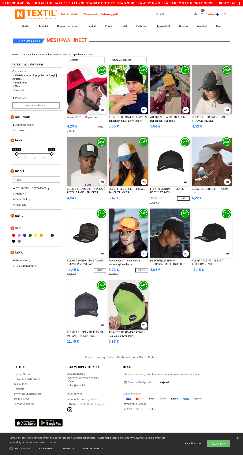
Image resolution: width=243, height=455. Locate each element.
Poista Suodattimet (36, 105)
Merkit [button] (19, 171)
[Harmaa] (19, 241)
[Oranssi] (41, 235)
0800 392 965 (75, 394)
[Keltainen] (35, 235)
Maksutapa (21, 383)
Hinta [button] (18, 140)
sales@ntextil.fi (76, 385)
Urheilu (183, 26)
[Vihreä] (30, 235)
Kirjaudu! (165, 382)
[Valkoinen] (46, 235)
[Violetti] (19, 235)
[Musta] (13, 241)
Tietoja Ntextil (22, 373)
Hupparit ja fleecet (67, 26)
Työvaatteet (163, 26)
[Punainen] (13, 235)
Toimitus (19, 388)
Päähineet (142, 26)
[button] (196, 14)
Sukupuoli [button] (22, 117)
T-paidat (43, 26)
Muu (218, 26)
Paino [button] (19, 215)
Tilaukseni (90, 14)
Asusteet (202, 26)
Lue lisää (53, 442)
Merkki (25, 26)
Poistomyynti (109, 14)
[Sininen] (24, 235)
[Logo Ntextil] (36, 14)
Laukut (92, 26)
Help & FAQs (22, 398)
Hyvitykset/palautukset (27, 393)
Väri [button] (18, 228)
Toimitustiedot (70, 14)
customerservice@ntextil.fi (83, 377)
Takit (124, 26)
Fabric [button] (19, 252)
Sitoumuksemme (24, 403)
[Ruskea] (52, 235)
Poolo (108, 26)
